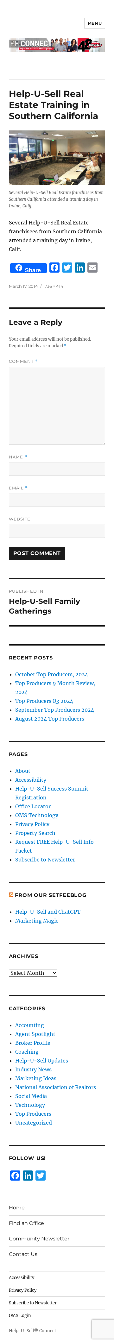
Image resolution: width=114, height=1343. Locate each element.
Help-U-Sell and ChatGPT (47, 912)
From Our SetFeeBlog (50, 895)
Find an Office (26, 1223)
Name (18, 457)
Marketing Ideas (35, 1078)
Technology (30, 1105)
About (22, 771)
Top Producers (33, 1114)
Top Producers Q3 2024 (44, 701)
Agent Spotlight (35, 1034)
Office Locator (33, 806)
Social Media (31, 1096)
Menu (95, 23)
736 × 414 (54, 286)
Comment (23, 361)
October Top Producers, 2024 (51, 674)
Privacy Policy (32, 824)
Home (17, 1208)
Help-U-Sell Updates (41, 1060)
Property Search (35, 833)
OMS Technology (36, 815)
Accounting (29, 1025)
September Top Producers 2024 (54, 710)
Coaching (27, 1052)
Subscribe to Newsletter (45, 859)
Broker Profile (32, 1043)
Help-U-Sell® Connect (32, 1331)
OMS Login (20, 1315)
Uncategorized (33, 1122)
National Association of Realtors (55, 1087)
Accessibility (30, 780)
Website (19, 518)
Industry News (33, 1069)
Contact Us (23, 1254)
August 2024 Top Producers (49, 719)
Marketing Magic (36, 920)
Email (18, 488)
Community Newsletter (39, 1239)
